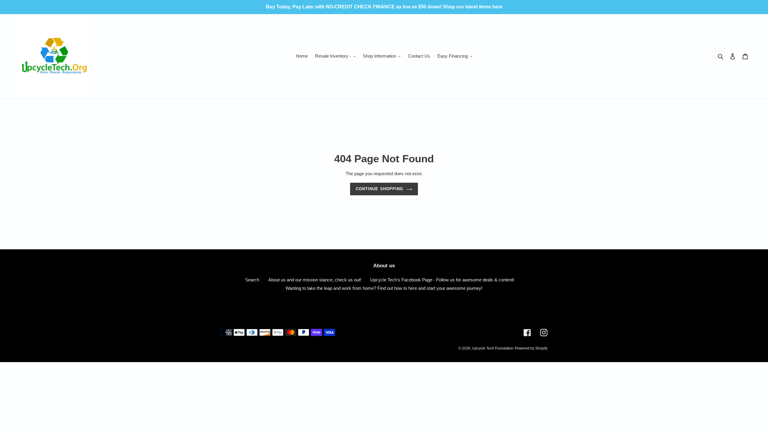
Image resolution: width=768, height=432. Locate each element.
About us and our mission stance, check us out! (314, 279)
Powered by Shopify (531, 348)
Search (252, 279)
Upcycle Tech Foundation (493, 348)
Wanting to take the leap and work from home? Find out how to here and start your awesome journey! (384, 288)
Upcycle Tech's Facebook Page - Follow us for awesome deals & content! (442, 279)
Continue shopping (379, 189)
